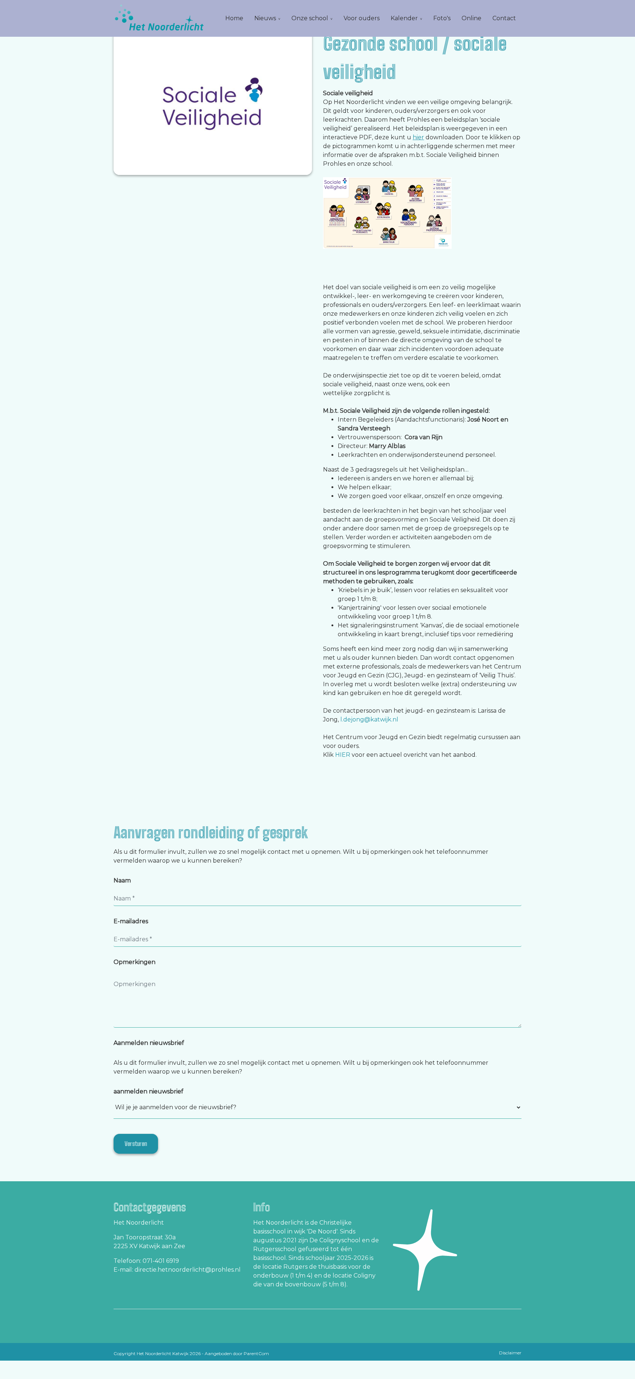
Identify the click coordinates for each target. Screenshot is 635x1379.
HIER (342, 754)
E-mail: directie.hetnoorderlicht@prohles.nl (177, 1269)
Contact (504, 18)
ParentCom (256, 1353)
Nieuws (265, 18)
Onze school (309, 18)
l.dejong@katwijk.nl (369, 719)
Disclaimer (510, 1352)
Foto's (442, 18)
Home (234, 18)
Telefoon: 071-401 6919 (146, 1260)
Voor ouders (362, 18)
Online (471, 18)
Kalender (404, 18)
